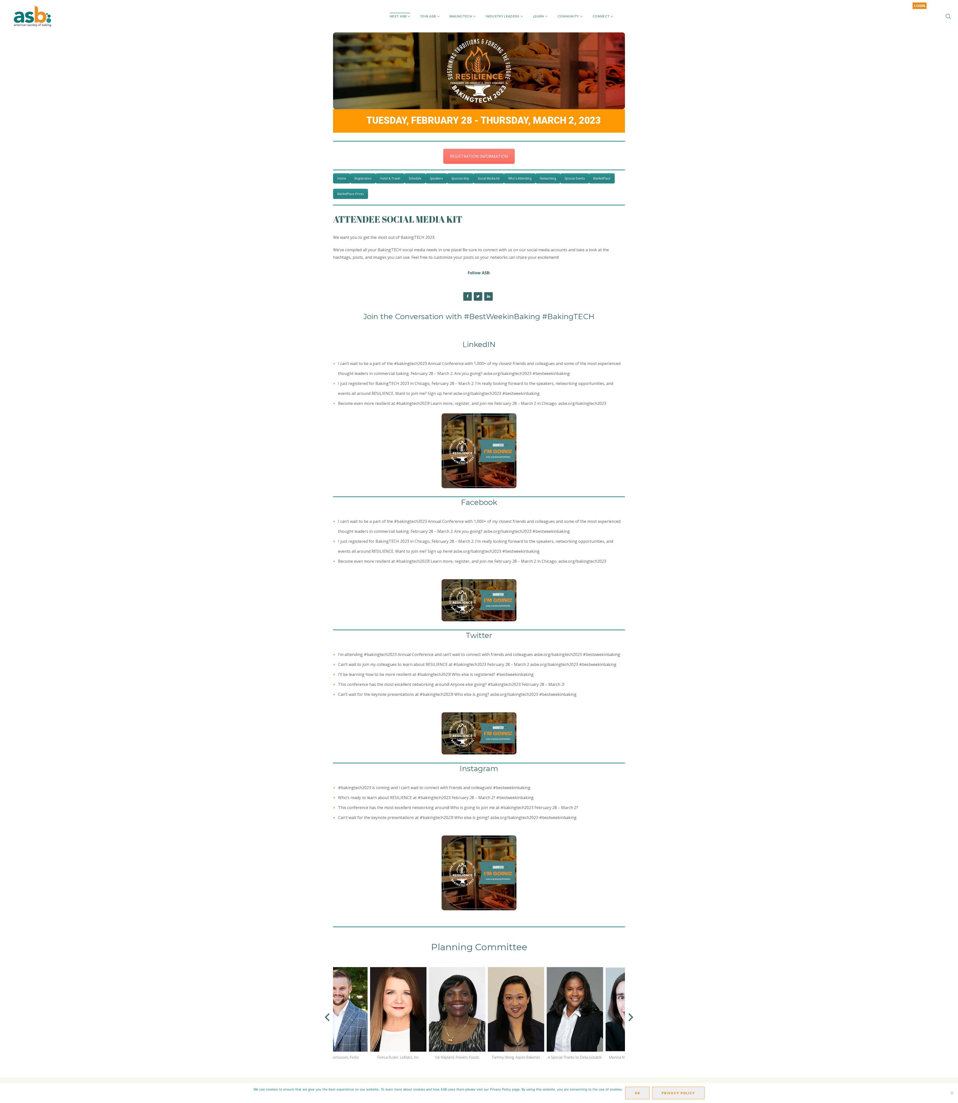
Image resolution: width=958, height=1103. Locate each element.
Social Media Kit (489, 178)
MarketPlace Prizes (350, 194)
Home (341, 178)
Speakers (436, 178)
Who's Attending (519, 178)
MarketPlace (601, 178)
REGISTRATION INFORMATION (479, 156)
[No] (951, 1093)
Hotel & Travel (390, 178)
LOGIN (919, 5)
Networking (548, 178)
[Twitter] (478, 296)
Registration (363, 178)
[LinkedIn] (488, 296)
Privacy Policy (678, 1093)
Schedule (415, 178)
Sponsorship (460, 178)
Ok (637, 1093)
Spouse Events (575, 178)
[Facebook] (467, 296)
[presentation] (327, 1017)
